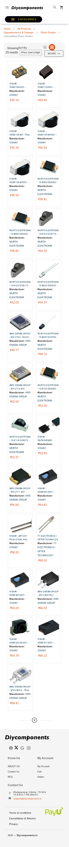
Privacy (13, 824)
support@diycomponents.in (27, 799)
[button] (23, 19)
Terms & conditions (20, 812)
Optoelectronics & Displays (19, 32)
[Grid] (52, 47)
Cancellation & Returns (22, 818)
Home (7, 28)
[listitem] (19, 766)
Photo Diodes (48, 32)
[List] (45, 47)
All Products (24, 28)
